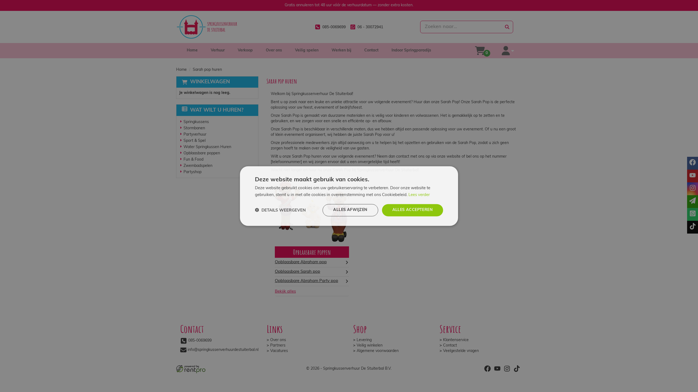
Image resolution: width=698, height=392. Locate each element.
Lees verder (419, 195)
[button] (280, 210)
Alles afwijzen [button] (350, 210)
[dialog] (349, 196)
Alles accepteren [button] (412, 210)
